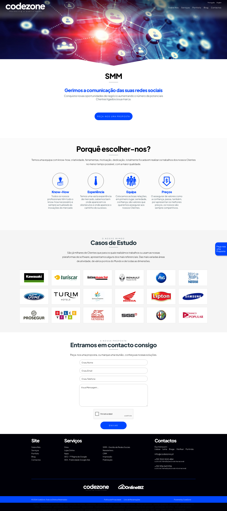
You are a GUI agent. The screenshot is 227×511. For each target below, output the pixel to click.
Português (211, 2)
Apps (66, 453)
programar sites (48, 509)
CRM (105, 453)
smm (169, 509)
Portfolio (196, 7)
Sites (66, 447)
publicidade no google (137, 509)
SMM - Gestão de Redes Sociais (116, 447)
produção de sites (164, 506)
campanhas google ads (52, 504)
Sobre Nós (173, 7)
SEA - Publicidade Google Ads (77, 460)
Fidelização (107, 460)
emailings (174, 504)
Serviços (185, 7)
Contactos (216, 7)
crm (117, 504)
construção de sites (75, 504)
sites (163, 509)
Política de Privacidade (112, 500)
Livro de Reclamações (132, 500)
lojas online (87, 506)
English (219, 2)
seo (157, 509)
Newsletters (108, 450)
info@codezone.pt (164, 454)
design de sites (144, 504)
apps (35, 504)
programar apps (183, 506)
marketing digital (103, 506)
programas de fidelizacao (71, 509)
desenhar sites (128, 504)
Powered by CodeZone (182, 500)
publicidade (118, 509)
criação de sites (105, 504)
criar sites (91, 504)
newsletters (119, 506)
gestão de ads (61, 506)
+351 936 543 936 (163, 466)
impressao (75, 506)
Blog (206, 7)
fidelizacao (46, 506)
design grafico (160, 504)
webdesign (179, 509)
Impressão (107, 456)
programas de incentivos (97, 509)
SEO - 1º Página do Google (75, 456)
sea (152, 509)
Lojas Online (69, 450)
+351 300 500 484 (164, 459)
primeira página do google (140, 506)
